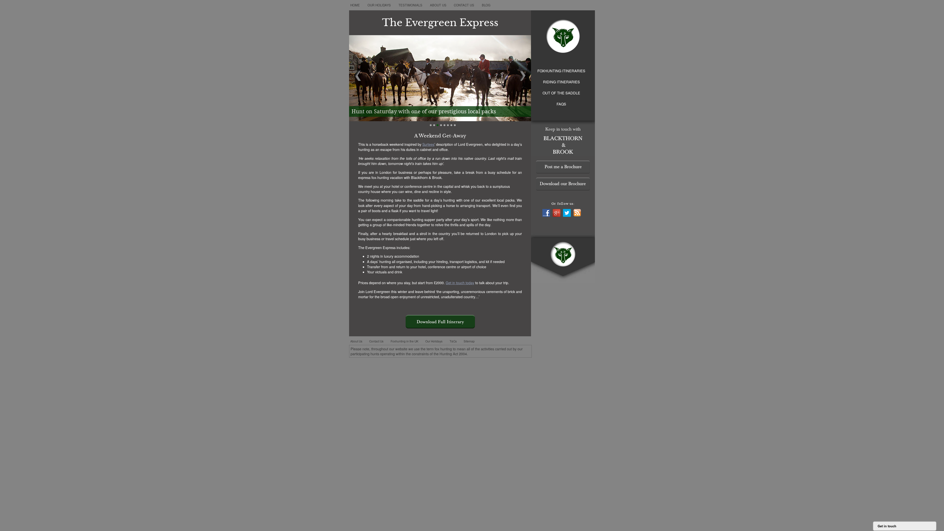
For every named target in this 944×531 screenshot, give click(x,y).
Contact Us (464, 5)
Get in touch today (460, 282)
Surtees (428, 144)
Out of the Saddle (561, 92)
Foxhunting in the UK (404, 341)
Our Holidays (379, 5)
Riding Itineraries (561, 81)
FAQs (561, 103)
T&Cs (453, 341)
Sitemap (469, 341)
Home (355, 5)
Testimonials (410, 5)
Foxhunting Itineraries (561, 70)
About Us (438, 5)
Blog (486, 5)
